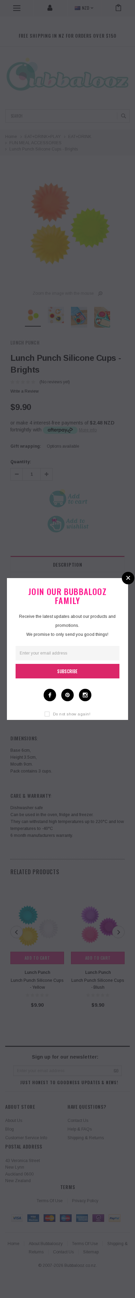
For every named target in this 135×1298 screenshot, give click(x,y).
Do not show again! (71, 714)
